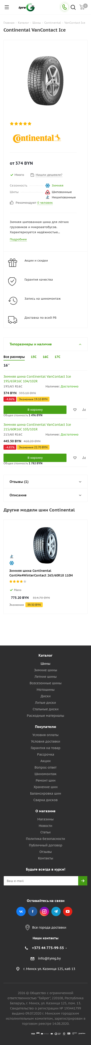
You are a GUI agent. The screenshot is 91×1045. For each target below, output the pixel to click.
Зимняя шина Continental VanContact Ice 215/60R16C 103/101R (37, 427)
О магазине (45, 811)
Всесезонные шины (46, 683)
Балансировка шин (45, 793)
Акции (45, 761)
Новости (45, 826)
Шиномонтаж (45, 774)
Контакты (45, 858)
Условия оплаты (45, 735)
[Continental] (42, 138)
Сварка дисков (45, 800)
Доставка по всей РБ (40, 318)
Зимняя (57, 185)
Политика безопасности (45, 839)
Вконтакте (21, 911)
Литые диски (45, 703)
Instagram (44, 911)
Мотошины (46, 690)
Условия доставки (45, 741)
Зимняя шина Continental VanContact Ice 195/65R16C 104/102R (37, 378)
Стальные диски (46, 709)
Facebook (32, 911)
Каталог (45, 655)
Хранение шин (46, 787)
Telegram (56, 911)
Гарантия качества (38, 280)
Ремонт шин (46, 780)
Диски (46, 696)
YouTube (67, 911)
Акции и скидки (36, 260)
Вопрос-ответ (45, 767)
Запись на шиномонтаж (42, 299)
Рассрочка (45, 754)
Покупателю (45, 726)
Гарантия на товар (45, 748)
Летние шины (46, 677)
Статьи (45, 832)
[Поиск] (73, 7)
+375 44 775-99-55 (48, 948)
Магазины (45, 819)
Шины (45, 664)
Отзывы (45, 852)
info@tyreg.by (49, 959)
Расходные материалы (45, 716)
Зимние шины (45, 670)
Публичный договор (45, 845)
